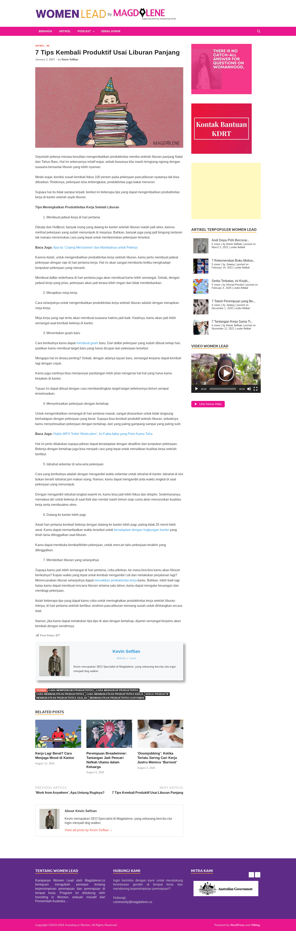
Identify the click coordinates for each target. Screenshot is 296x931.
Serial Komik (111, 31)
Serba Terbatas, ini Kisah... (231, 281)
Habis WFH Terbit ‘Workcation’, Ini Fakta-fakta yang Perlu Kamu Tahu (102, 434)
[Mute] (249, 389)
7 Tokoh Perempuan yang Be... (234, 301)
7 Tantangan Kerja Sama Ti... (232, 321)
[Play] (197, 389)
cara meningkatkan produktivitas (60, 694)
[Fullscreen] (256, 389)
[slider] (223, 389)
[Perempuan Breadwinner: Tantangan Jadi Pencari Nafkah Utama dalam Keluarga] (109, 735)
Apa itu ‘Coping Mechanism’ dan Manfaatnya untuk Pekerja (95, 247)
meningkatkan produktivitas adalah (61, 698)
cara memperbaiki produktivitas (71, 690)
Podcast (84, 31)
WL (48, 45)
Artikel (65, 31)
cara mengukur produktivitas (117, 690)
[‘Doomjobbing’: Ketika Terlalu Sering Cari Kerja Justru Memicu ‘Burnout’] (160, 735)
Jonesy (230, 264)
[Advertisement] (226, 191)
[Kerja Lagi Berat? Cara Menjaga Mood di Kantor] (58, 735)
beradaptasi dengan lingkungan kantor (141, 530)
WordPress (237, 925)
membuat (83, 343)
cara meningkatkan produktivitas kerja (114, 694)
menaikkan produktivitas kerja (115, 580)
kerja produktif (157, 694)
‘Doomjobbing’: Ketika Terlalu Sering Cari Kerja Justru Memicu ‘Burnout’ (157, 757)
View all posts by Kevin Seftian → (89, 830)
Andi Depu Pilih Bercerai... (230, 240)
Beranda (45, 31)
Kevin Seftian (70, 59)
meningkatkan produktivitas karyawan (117, 698)
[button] (226, 373)
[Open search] (259, 31)
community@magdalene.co (132, 902)
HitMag (255, 925)
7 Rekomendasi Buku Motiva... (233, 260)
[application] (226, 373)
